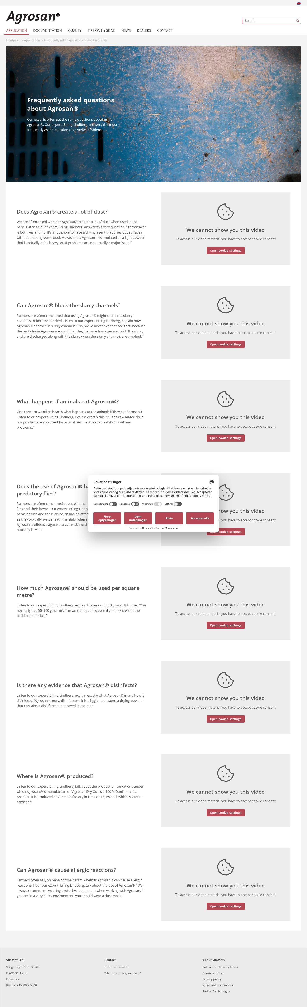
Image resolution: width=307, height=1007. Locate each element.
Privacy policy (212, 979)
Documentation (47, 30)
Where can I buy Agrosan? (122, 973)
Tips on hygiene (101, 30)
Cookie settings (213, 973)
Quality (74, 30)
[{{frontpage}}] (33, 17)
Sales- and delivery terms (220, 967)
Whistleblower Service (218, 985)
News (126, 30)
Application (16, 30)
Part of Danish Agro (216, 991)
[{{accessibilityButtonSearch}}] (297, 21)
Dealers (144, 30)
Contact (164, 30)
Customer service (116, 967)
